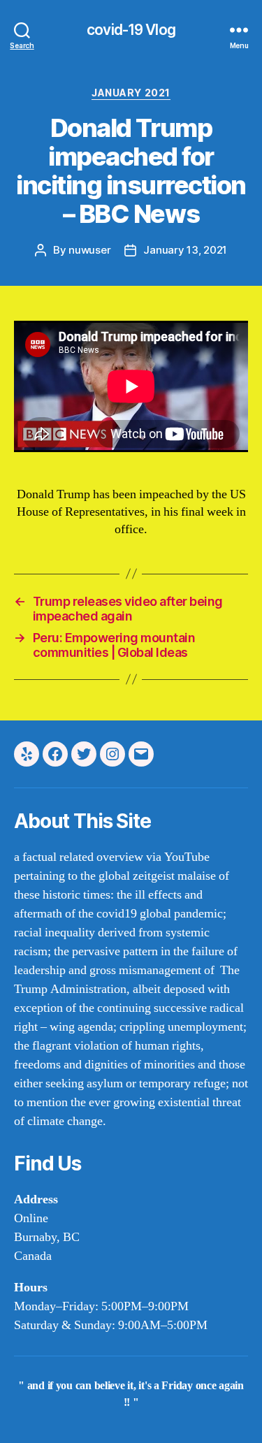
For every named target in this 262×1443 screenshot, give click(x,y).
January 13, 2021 (185, 249)
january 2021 (131, 93)
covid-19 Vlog (131, 29)
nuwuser (89, 249)
